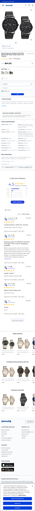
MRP (2, 63)
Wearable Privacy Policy (7, 452)
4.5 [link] (10, 59)
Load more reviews (17, 320)
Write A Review (17, 202)
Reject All (17, 503)
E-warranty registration (6, 438)
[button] (17, 47)
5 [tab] (20, 43)
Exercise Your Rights (6, 440)
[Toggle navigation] (3, 5)
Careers (23, 438)
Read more (7, 259)
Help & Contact (25, 434)
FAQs (2, 436)
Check (17, 94)
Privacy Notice (4, 450)
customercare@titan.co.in (27, 432)
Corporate (23, 436)
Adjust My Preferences (17, 498)
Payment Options (5, 429)
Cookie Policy (4, 456)
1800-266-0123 (25, 429)
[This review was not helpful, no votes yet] (22, 231)
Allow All (17, 508)
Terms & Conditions (5, 448)
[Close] (32, 486)
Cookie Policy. (22, 495)
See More (4, 105)
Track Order (4, 432)
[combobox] (24, 214)
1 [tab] (16, 43)
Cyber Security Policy (6, 454)
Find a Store (4, 434)
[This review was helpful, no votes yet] (19, 231)
